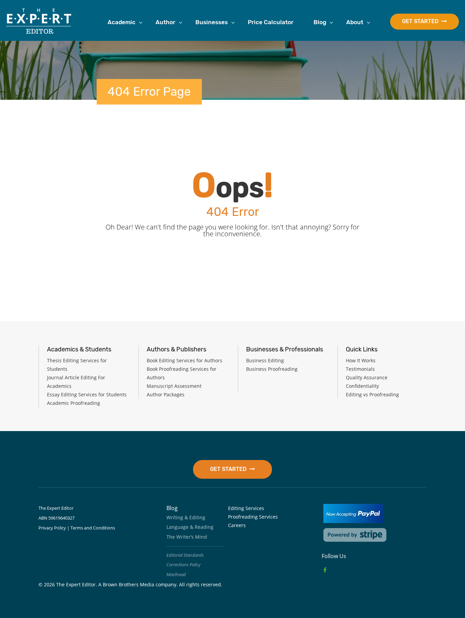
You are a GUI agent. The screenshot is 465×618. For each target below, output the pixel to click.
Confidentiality (362, 386)
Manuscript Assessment (174, 386)
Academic (121, 22)
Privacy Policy (52, 528)
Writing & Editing (185, 517)
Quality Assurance (366, 377)
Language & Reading (189, 527)
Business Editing (265, 360)
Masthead (176, 574)
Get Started (421, 21)
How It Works (360, 360)
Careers (237, 525)
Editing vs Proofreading (372, 394)
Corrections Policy (183, 564)
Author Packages (166, 394)
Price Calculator (270, 22)
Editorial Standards (185, 555)
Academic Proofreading (73, 403)
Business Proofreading (272, 369)
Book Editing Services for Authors (184, 360)
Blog (320, 22)
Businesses (211, 22)
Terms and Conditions (92, 528)
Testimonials (360, 369)
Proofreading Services (253, 516)
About (354, 22)
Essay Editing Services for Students (87, 394)
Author (165, 22)
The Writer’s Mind (186, 537)
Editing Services (246, 508)
